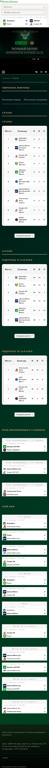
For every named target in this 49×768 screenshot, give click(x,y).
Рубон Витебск (22, 164)
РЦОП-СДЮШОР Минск (23, 220)
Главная (6, 78)
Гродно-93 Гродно (23, 156)
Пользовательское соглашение (14, 767)
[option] (15, 21)
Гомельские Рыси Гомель (23, 201)
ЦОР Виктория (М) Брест (24, 182)
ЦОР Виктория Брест (23, 380)
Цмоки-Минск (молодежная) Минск (24, 191)
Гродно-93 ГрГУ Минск (23, 210)
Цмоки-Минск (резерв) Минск (24, 148)
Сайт (34, 59)
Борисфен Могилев (23, 139)
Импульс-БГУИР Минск (23, 172)
